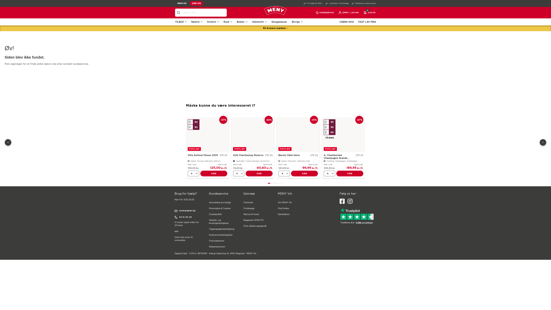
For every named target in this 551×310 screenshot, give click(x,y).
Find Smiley (283, 208)
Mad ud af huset (251, 214)
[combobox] (203, 12)
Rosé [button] (226, 22)
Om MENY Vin (285, 203)
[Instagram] (350, 201)
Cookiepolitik (215, 214)
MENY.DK (182, 3)
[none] (193, 173)
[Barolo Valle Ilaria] (298, 135)
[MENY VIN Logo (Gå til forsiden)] (275, 12)
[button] (348, 12)
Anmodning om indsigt (220, 203)
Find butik (248, 203)
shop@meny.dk (187, 211)
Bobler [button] (241, 22)
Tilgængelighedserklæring (221, 229)
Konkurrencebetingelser (221, 235)
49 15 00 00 (185, 217)
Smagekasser (279, 22)
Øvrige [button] (296, 22)
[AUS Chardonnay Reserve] (252, 135)
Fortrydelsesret (216, 241)
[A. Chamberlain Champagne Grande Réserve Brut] (343, 135)
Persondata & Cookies (220, 208)
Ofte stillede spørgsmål (254, 226)
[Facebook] (342, 201)
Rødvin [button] (195, 22)
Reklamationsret (217, 247)
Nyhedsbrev (284, 214)
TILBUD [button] (179, 22)
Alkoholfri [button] (258, 22)
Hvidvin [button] (211, 22)
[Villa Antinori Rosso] (207, 135)
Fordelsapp (249, 208)
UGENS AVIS (346, 22)
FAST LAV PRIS (367, 22)
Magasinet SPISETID (253, 220)
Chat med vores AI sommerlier (183, 239)
